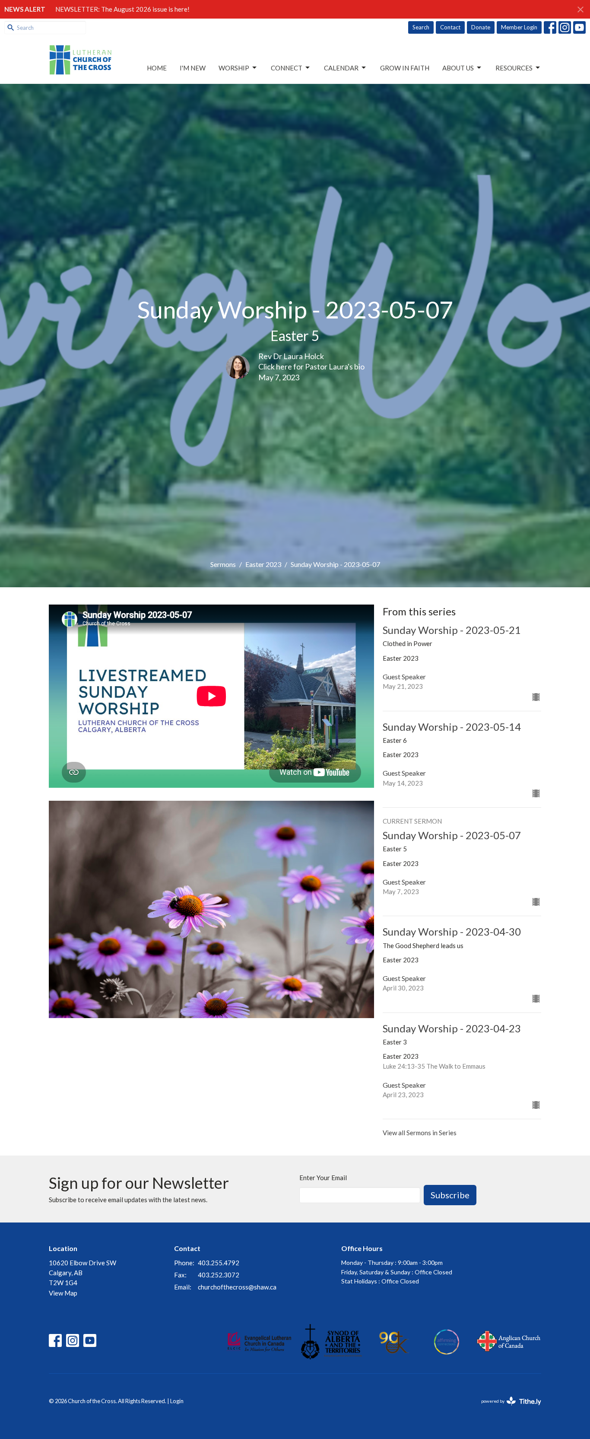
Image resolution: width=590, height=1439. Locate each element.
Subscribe (450, 1195)
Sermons (223, 564)
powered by (507, 1408)
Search (420, 27)
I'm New (193, 68)
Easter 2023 (263, 564)
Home (157, 68)
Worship (234, 68)
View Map (63, 1293)
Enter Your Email (323, 1177)
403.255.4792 (218, 1263)
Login (177, 1401)
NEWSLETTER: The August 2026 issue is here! (122, 9)
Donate (480, 27)
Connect (286, 68)
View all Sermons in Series (420, 1133)
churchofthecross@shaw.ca (237, 1287)
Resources (514, 68)
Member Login (519, 27)
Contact (450, 27)
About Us (458, 68)
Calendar (341, 68)
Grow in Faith (404, 68)
